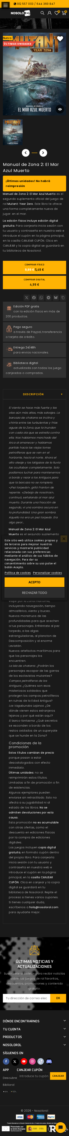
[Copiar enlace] (63, 298)
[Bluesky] (56, 298)
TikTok (40, 1061)
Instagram (32, 1061)
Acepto (34, 582)
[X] (27, 298)
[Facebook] (34, 298)
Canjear (58, 1076)
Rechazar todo (34, 593)
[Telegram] (48, 298)
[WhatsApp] (41, 298)
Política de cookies (18, 573)
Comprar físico (34, 267)
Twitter (15, 1062)
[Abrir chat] (60, 1127)
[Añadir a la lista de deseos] (60, 38)
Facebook (6, 1061)
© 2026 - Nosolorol (34, 1111)
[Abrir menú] (6, 5)
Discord (49, 1061)
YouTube (24, 1061)
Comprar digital (34, 282)
